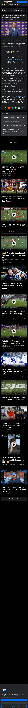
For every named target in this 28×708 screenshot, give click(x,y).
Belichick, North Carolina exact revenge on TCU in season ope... (12, 286)
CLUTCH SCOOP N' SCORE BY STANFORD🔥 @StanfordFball (13, 169)
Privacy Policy (18, 697)
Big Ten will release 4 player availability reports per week (13, 398)
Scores (11, 4)
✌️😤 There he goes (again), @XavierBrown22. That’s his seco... (14, 255)
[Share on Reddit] (9, 108)
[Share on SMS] (22, 108)
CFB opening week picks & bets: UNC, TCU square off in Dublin (14, 489)
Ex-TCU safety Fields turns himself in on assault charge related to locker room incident (14, 126)
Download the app (21, 1)
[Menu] (1, 1)
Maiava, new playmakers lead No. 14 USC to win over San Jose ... (13, 199)
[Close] (25, 685)
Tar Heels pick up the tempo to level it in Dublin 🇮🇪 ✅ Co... (13, 313)
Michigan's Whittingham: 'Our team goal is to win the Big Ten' (13, 118)
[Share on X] (6, 108)
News (16, 4)
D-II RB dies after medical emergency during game (13, 132)
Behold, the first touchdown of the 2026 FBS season (13, 342)
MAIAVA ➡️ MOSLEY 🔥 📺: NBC (13, 226)
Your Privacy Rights (14, 706)
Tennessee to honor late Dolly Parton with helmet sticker (12, 122)
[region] (14, 696)
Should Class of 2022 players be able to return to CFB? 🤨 (13, 460)
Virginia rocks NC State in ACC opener (12, 129)
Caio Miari (4, 19)
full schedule (19, 96)
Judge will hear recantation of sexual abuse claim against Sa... (13, 425)
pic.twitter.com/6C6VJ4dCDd (14, 59)
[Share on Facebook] (12, 108)
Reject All (14, 703)
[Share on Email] (19, 108)
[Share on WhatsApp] (16, 108)
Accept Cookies (14, 700)
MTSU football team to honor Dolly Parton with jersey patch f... (14, 372)
